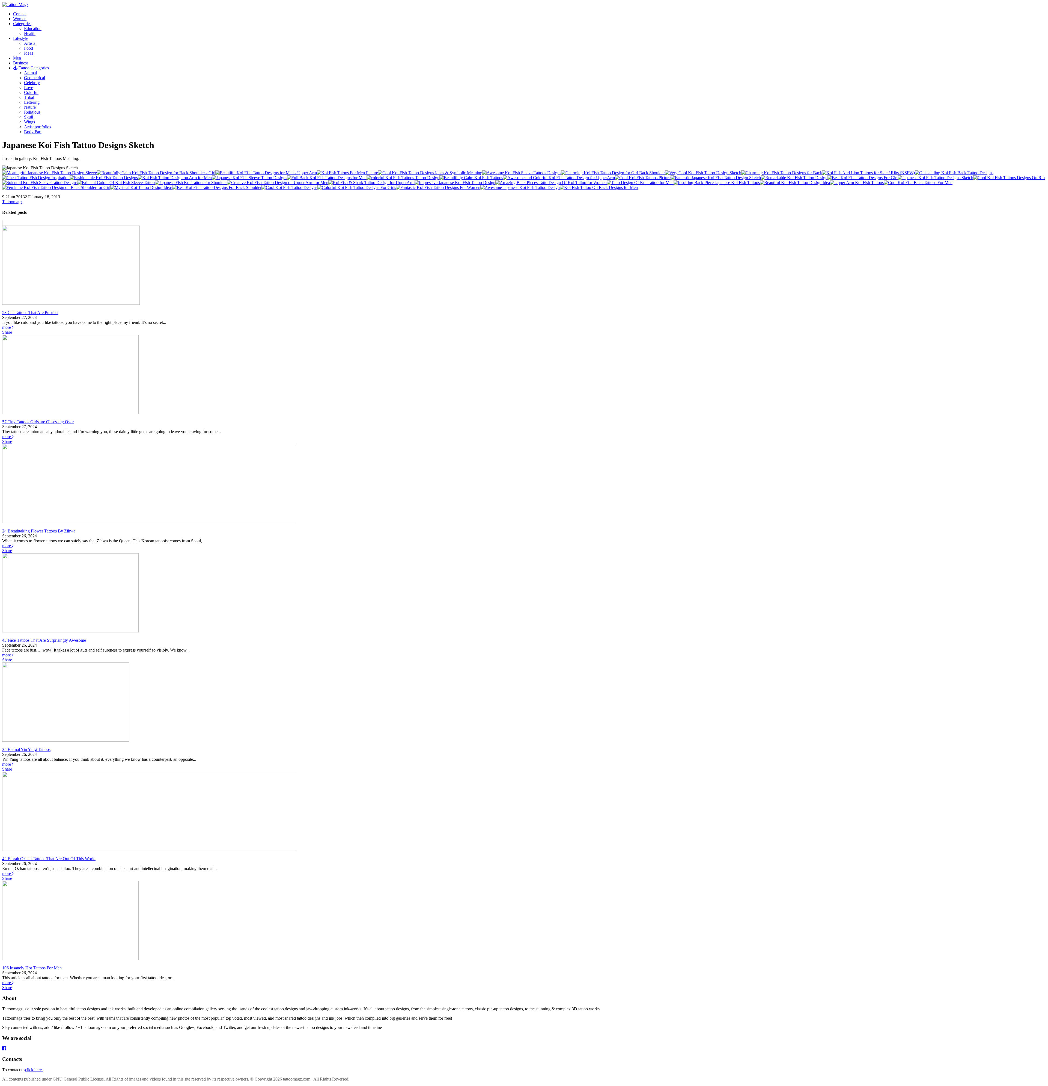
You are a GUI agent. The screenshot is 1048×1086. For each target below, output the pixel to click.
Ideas (28, 53)
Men (17, 58)
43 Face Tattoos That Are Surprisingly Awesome (44, 640)
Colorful (31, 92)
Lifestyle (20, 38)
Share (7, 332)
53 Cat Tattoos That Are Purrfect (30, 312)
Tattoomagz (12, 201)
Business (20, 63)
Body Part (32, 131)
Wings (29, 122)
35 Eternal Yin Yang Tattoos (26, 749)
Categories (22, 23)
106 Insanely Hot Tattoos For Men (32, 968)
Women (19, 18)
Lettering (32, 102)
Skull (28, 117)
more (7, 327)
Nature (30, 107)
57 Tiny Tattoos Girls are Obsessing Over (38, 421)
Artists (29, 43)
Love (28, 87)
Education (32, 28)
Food (28, 48)
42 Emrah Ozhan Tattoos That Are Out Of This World (49, 858)
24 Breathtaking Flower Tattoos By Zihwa (38, 531)
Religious (32, 112)
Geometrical (34, 77)
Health (29, 33)
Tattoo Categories (33, 68)
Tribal (29, 97)
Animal (30, 72)
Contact (19, 13)
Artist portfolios (37, 127)
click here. (34, 1069)
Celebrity (32, 82)
